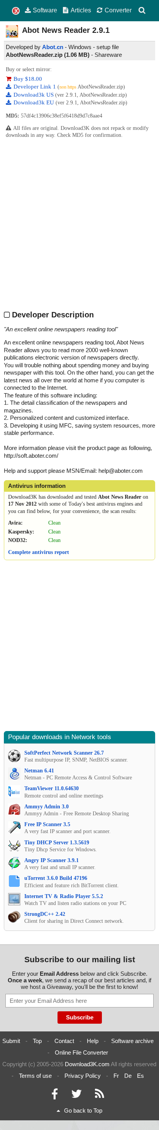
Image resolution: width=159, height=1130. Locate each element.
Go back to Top (83, 1110)
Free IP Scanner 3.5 (47, 824)
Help (92, 1041)
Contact (64, 1041)
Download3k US (34, 95)
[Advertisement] (79, 223)
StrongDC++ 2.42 (44, 914)
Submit (11, 1041)
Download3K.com (87, 1064)
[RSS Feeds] (99, 1096)
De (128, 1075)
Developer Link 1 (36, 87)
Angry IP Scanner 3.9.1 (51, 860)
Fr (116, 1075)
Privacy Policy (82, 1075)
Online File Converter (81, 1052)
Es (140, 1075)
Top (37, 1041)
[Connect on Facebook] (54, 1096)
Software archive (132, 1041)
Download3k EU (35, 102)
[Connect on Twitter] (76, 1096)
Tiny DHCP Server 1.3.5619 (56, 842)
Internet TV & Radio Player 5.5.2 (63, 896)
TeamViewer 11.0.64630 (51, 788)
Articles (81, 10)
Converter (118, 10)
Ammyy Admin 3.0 (46, 807)
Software (45, 10)
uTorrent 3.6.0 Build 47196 (55, 878)
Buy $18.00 (28, 79)
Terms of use (35, 1075)
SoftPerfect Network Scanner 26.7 (64, 753)
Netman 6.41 (39, 771)
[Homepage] (16, 11)
